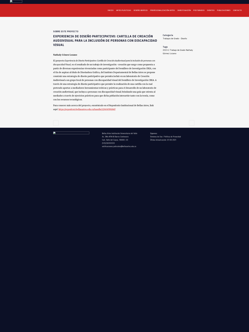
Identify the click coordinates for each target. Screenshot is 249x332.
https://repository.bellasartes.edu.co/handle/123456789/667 (87, 109)
